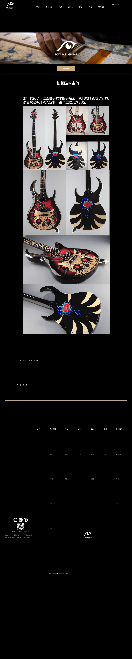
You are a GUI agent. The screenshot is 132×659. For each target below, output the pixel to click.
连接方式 (52, 503)
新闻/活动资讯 (66, 68)
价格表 (118, 503)
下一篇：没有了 (22, 385)
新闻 (90, 7)
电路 (51, 528)
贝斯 (66, 479)
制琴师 (52, 479)
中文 (120, 4)
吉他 (66, 454)
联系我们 (101, 7)
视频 (92, 479)
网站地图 (27, 537)
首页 (38, 7)
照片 (92, 454)
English (114, 4)
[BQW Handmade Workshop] (9, 5)
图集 (81, 7)
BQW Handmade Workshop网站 (58, 574)
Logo (51, 454)
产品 (60, 7)
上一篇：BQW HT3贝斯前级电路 (27, 360)
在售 (117, 479)
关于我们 (49, 7)
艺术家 (70, 7)
